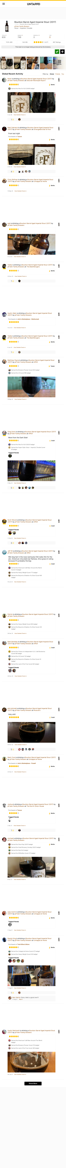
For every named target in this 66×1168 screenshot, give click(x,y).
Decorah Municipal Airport (36, 80)
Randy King (12, 938)
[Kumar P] (33, 749)
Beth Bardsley (13, 642)
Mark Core (11, 757)
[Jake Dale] (19, 119)
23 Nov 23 (10, 276)
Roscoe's (37, 710)
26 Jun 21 (10, 1074)
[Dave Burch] (19, 352)
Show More (33, 1083)
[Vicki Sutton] (26, 543)
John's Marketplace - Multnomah (28, 319)
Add (62, 51)
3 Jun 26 (10, 114)
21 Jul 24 (10, 256)
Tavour (19, 136)
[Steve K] (19, 171)
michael (10, 838)
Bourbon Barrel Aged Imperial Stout (29, 24)
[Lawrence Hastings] (26, 488)
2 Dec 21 (10, 825)
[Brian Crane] (23, 543)
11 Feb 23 (10, 538)
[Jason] (19, 830)
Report (21, 999)
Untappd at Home (40, 181)
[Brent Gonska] (19, 488)
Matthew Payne (13, 360)
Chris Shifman (13, 179)
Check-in (57, 51)
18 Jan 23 (10, 581)
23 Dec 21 (10, 772)
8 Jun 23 (10, 347)
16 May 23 (10, 399)
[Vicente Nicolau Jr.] (23, 171)
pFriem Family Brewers (21, 26)
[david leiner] (19, 281)
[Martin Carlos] (29, 488)
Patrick (10, 614)
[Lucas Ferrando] (33, 488)
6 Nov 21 (10, 879)
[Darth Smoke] (26, 749)
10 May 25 (10, 191)
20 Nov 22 (10, 744)
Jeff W (10, 551)
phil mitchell (12, 708)
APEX (36, 362)
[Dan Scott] (23, 749)
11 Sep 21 (10, 930)
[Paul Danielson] (23, 488)
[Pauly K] (26, 171)
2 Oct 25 (10, 166)
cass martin (12, 912)
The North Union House (35, 806)
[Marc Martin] (19, 993)
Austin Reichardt (14, 1030)
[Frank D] (29, 171)
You (62, 74)
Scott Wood (12, 520)
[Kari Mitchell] (19, 749)
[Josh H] (19, 543)
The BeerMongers (33, 267)
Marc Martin (16, 997)
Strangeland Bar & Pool (42, 129)
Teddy (10, 265)
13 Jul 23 (10, 327)
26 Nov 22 (10, 676)
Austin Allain (12, 313)
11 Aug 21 (10, 988)
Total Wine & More (23, 944)
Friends (57, 74)
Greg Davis (11, 432)
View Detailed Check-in (20, 114)
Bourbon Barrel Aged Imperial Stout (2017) (36, 79)
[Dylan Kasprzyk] (29, 749)
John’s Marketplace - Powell (26, 763)
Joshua (10, 804)
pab (9, 223)
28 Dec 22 (10, 633)
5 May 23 (10, 483)
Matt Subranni (13, 127)
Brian (9, 79)
